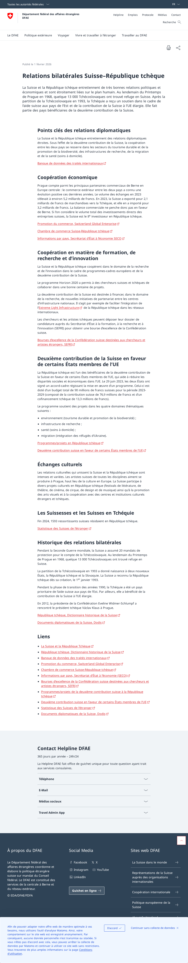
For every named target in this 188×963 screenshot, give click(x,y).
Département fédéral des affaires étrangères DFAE (51, 15)
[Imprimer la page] (168, 48)
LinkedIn (80, 877)
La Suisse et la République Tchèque (65, 646)
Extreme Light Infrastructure (59, 308)
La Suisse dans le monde (149, 862)
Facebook (80, 862)
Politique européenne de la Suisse (151, 905)
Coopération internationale (151, 892)
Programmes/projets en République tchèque (68, 443)
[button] (12, 35)
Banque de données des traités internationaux (70, 163)
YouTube (103, 870)
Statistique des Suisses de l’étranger (62, 528)
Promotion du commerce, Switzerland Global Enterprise (76, 224)
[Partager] (178, 48)
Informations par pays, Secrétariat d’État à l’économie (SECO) (84, 676)
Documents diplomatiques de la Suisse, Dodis (69, 622)
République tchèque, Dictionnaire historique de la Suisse (77, 615)
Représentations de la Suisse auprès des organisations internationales (152, 877)
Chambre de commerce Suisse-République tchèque (73, 231)
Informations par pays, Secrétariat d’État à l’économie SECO (79, 238)
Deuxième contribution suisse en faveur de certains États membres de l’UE (90, 450)
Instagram (81, 870)
